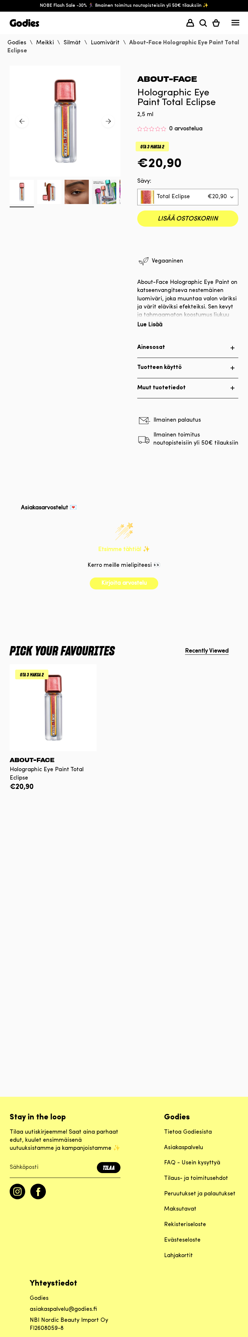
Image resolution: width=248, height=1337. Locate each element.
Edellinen (22, 121)
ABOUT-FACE (167, 79)
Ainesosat (151, 347)
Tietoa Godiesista (188, 1132)
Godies (16, 43)
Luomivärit (105, 43)
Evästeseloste (182, 1240)
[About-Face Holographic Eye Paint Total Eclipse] (53, 707)
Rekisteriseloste (185, 1225)
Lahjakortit (178, 1256)
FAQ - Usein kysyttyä (192, 1163)
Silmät (72, 43)
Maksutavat (180, 1209)
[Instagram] (17, 1198)
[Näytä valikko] (235, 24)
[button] (203, 23)
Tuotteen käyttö (159, 368)
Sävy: (144, 181)
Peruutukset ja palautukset (199, 1194)
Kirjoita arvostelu (124, 583)
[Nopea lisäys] (53, 746)
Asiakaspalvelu (183, 1148)
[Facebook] (38, 1198)
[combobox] (187, 197)
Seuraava (108, 121)
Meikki (45, 43)
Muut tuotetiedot (161, 388)
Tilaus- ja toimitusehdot (196, 1178)
